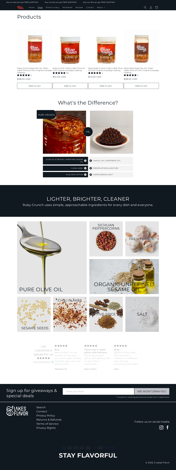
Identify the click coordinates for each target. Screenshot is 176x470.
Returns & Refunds (49, 419)
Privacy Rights (46, 427)
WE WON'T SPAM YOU (151, 391)
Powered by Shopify (97, 450)
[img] (43, 356)
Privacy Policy (45, 415)
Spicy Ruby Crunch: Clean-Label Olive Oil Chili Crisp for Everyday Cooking (105, 69)
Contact (41, 411)
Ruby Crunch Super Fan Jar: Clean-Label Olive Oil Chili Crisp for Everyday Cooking (34, 70)
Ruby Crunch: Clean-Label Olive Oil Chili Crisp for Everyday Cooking (69, 69)
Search (41, 407)
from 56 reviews (42, 360)
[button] (100, 7)
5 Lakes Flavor (83, 450)
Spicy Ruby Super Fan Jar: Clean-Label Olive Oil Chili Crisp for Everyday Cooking (141, 70)
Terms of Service (47, 423)
